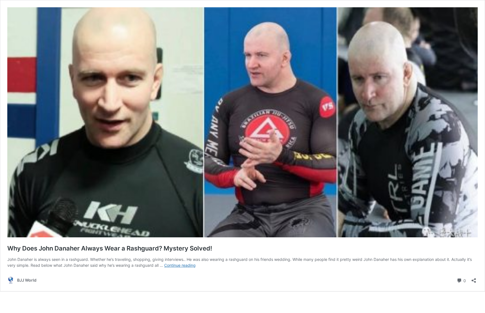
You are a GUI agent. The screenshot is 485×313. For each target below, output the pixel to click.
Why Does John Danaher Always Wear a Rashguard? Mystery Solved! (109, 248)
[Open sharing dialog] (474, 278)
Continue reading (180, 265)
